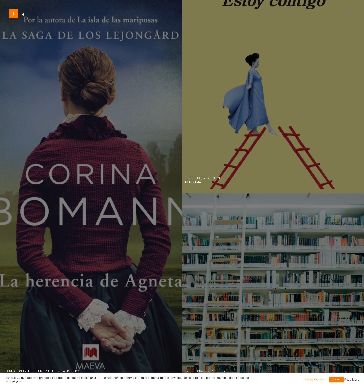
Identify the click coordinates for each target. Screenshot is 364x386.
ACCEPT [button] (336, 379)
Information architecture (23, 371)
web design (71, 371)
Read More (351, 379)
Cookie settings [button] (314, 379)
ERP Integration (197, 371)
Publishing (53, 371)
